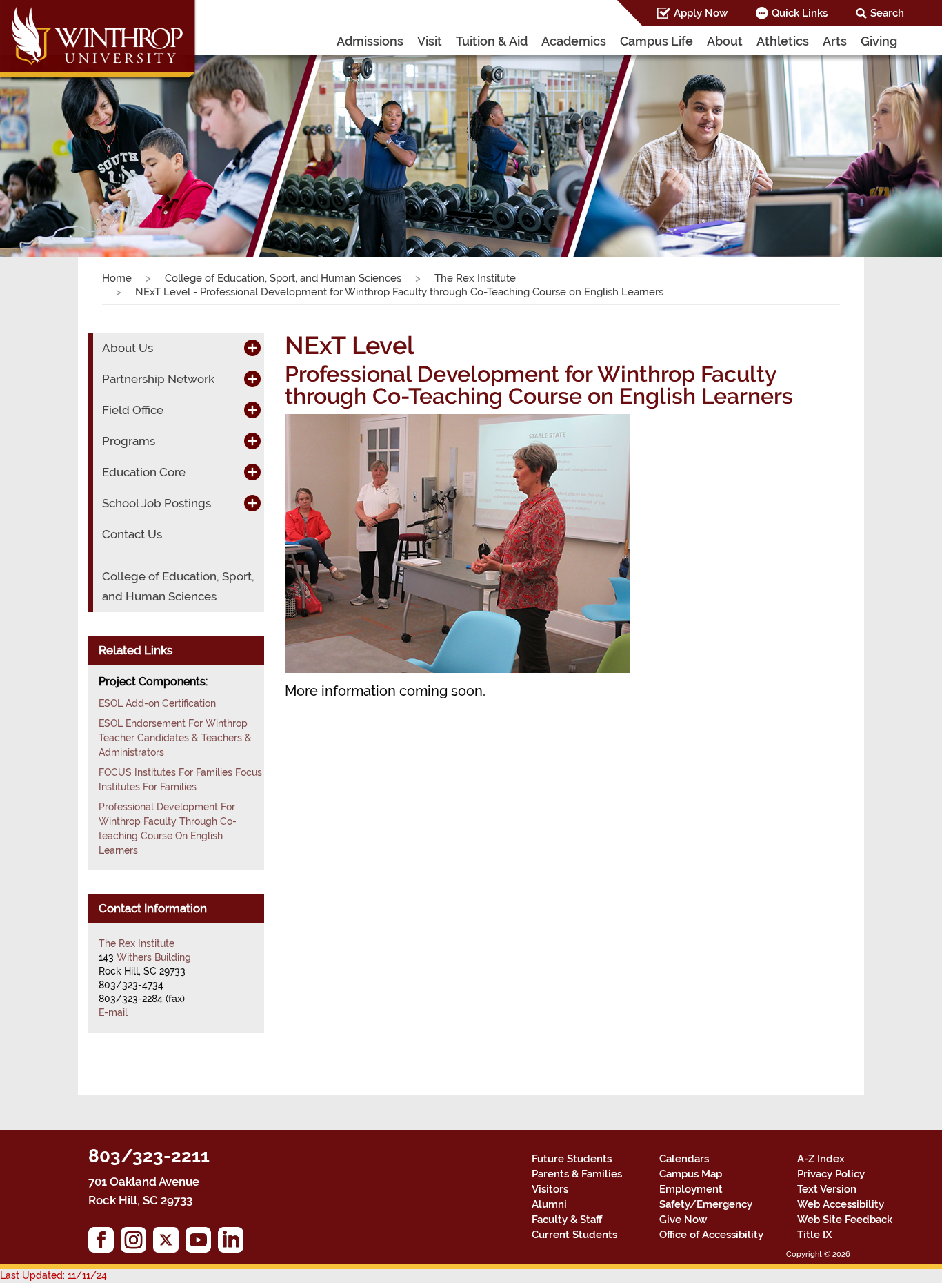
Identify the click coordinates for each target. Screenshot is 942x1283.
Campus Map (690, 1174)
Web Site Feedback (844, 1219)
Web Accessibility (840, 1204)
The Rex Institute (475, 278)
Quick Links (800, 13)
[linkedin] (234, 1243)
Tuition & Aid (492, 41)
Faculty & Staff (567, 1219)
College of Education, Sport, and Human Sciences (283, 278)
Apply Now (701, 13)
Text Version (826, 1189)
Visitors (550, 1189)
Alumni (549, 1204)
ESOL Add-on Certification (157, 703)
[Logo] (98, 41)
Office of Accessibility (711, 1234)
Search (887, 13)
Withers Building (154, 957)
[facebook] (104, 1243)
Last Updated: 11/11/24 (53, 1275)
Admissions (370, 41)
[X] (169, 1243)
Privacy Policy (831, 1174)
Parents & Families (577, 1174)
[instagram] (137, 1243)
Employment (691, 1189)
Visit (429, 41)
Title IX (814, 1234)
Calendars (684, 1159)
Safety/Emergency (705, 1204)
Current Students (574, 1234)
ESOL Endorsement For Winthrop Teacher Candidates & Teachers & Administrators (175, 738)
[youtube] (202, 1243)
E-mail (113, 1012)
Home (117, 278)
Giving (879, 41)
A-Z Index (821, 1159)
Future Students (572, 1159)
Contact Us (132, 534)
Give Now (683, 1219)
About (725, 41)
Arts (835, 41)
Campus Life (656, 41)
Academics (573, 41)
